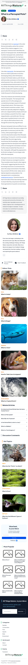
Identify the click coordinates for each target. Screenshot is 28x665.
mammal (15, 44)
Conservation (5, 627)
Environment (5, 399)
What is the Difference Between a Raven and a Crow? (20, 577)
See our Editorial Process (8, 262)
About (4, 643)
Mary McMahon (13, 19)
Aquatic (3, 345)
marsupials (10, 71)
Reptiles (4, 513)
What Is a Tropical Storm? (8, 401)
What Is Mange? (6, 321)
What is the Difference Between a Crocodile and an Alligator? (19, 561)
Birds (4, 463)
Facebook (5, 652)
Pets (2, 292)
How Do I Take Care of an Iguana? (11, 374)
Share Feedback (21, 263)
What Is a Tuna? (5, 347)
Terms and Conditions (11, 662)
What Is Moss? (6, 491)
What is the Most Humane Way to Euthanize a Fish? (18, 592)
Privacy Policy (4, 662)
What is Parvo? (5, 559)
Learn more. (20, 2)
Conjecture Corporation (15, 660)
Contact (4, 645)
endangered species (7, 177)
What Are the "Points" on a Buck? (12, 466)
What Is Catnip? (6, 294)
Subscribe (14, 537)
